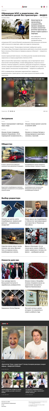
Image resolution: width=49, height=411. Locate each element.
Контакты (4, 406)
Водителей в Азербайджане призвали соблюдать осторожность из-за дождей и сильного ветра (13, 189)
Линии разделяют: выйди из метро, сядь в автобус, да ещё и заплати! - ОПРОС (11, 391)
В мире (26, 129)
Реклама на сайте (6, 401)
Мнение (3, 121)
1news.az (33, 402)
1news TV (3, 361)
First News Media (5, 17)
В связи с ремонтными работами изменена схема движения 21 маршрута (12, 165)
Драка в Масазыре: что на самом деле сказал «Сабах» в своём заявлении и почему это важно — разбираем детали (35, 249)
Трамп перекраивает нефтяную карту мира (12, 124)
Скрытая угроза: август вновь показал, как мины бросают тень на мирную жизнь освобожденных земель (12, 249)
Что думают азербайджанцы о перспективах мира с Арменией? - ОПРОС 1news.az (35, 391)
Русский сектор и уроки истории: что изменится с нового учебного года (34, 310)
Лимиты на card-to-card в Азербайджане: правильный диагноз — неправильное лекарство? (11, 222)
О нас (3, 404)
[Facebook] (8, 111)
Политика (27, 121)
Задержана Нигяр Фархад (11, 308)
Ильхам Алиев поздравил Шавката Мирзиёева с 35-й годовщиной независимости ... (12, 134)
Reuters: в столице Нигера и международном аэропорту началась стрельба (35, 134)
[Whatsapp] (12, 111)
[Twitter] (10, 111)
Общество (4, 10)
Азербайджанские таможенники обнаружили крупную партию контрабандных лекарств (34, 189)
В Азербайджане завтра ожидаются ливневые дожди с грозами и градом (35, 165)
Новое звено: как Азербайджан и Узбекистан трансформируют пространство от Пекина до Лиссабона (36, 222)
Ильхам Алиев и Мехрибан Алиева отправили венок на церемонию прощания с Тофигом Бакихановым (34, 284)
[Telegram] (14, 111)
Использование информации (9, 403)
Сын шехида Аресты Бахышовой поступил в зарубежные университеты (11, 283)
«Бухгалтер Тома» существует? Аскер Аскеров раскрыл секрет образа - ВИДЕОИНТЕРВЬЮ (24, 365)
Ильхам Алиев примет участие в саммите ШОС (35, 124)
